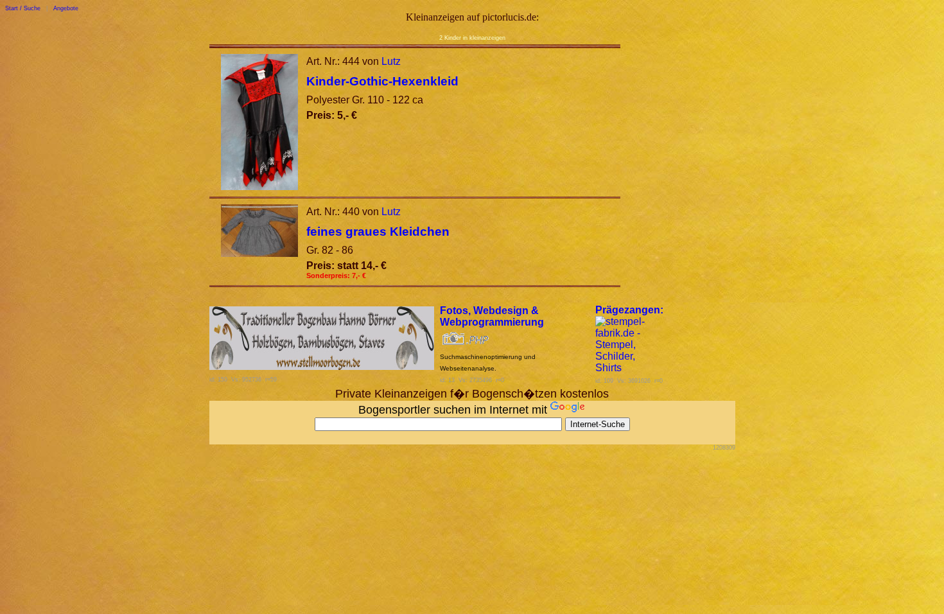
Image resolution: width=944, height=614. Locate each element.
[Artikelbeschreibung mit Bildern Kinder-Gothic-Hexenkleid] (259, 186)
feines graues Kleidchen (378, 231)
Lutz (391, 61)
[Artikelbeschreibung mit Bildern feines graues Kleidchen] (259, 253)
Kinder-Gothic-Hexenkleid (382, 81)
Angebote (65, 8)
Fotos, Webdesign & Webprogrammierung (492, 316)
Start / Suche (22, 8)
